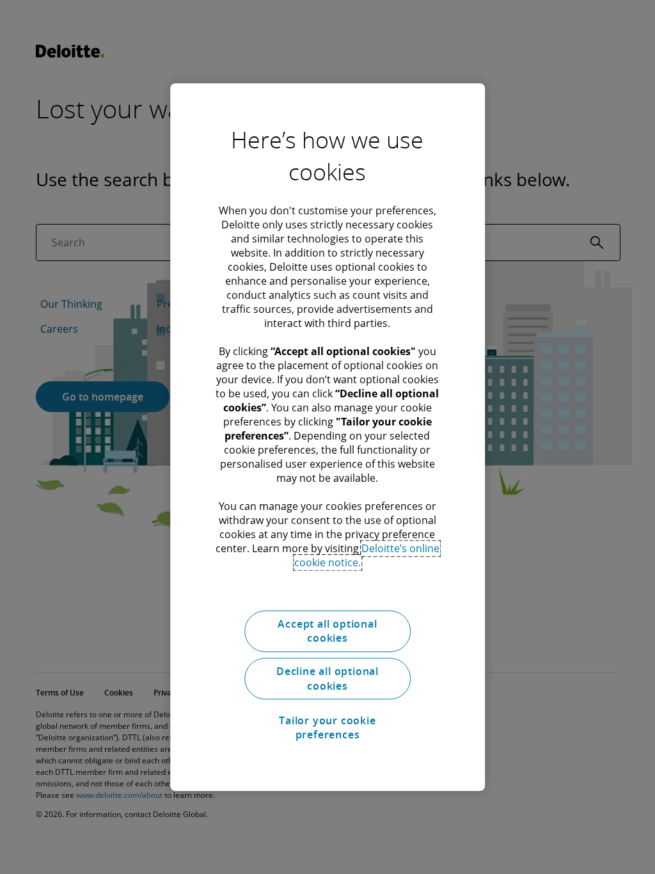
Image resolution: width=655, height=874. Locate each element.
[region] (327, 437)
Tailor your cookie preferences (327, 727)
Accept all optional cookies (327, 631)
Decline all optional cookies (327, 679)
